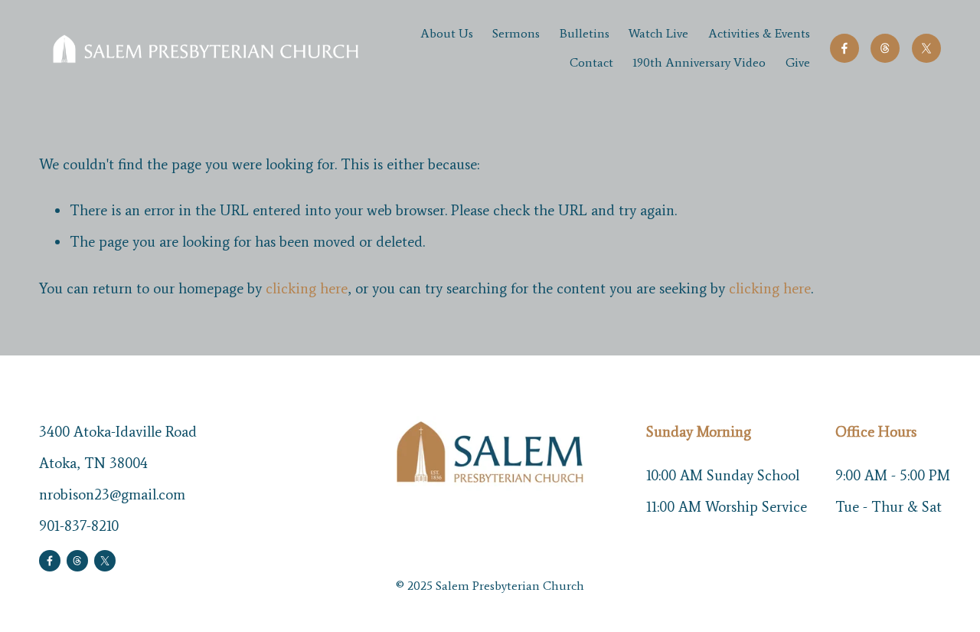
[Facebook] (844, 48)
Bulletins (584, 33)
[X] (926, 48)
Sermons (516, 33)
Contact (591, 62)
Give (798, 62)
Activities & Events (759, 33)
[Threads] (885, 48)
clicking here (307, 288)
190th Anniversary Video (699, 62)
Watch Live (658, 33)
